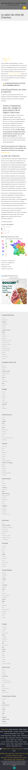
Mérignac (4, 587)
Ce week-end (13, 748)
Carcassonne (5, 645)
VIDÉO (4, 229)
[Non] (26, 765)
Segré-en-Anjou (5, 688)
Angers (3, 672)
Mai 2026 (14, 755)
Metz (3, 450)
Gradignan (4, 574)
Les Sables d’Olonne (6, 682)
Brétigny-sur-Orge (6, 537)
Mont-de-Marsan (6, 609)
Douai (3, 501)
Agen (3, 607)
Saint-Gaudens (5, 633)
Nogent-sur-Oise (5, 514)
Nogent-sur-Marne (6, 535)
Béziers (3, 631)
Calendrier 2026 (6, 748)
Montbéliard (4, 381)
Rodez (3, 657)
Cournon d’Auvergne (6, 344)
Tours (3, 417)
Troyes (3, 458)
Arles (3, 715)
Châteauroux (5, 429)
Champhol (4, 439)
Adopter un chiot (7, 59)
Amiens (3, 483)
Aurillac (3, 352)
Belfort (3, 369)
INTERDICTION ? (6, 233)
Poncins (4, 328)
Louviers (4, 566)
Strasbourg (4, 446)
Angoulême (4, 597)
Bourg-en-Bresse (6, 342)
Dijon (3, 365)
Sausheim (4, 468)
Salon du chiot (7, 58)
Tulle (3, 615)
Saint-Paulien (5, 356)
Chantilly (4, 512)
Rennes (3, 392)
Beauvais (4, 497)
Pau (3, 583)
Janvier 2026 (11, 753)
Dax (3, 603)
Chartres (6, 61)
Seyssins (4, 338)
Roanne (3, 326)
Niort (3, 591)
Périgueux (4, 611)
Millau (3, 655)
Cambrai (4, 507)
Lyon (3, 317)
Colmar (3, 456)
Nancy (3, 454)
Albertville (4, 354)
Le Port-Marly (5, 539)
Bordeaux (4, 572)
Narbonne (4, 641)
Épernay (4, 466)
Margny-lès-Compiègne (7, 527)
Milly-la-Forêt (5, 529)
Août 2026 (10, 757)
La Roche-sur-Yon (6, 680)
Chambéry (4, 336)
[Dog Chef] (14, 291)
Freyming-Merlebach (6, 472)
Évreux (3, 552)
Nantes (3, 670)
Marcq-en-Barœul (6, 495)
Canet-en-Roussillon (6, 663)
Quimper (4, 396)
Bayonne (4, 593)
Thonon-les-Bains (6, 350)
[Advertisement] (14, 35)
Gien (3, 435)
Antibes (3, 711)
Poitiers (3, 581)
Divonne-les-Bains (6, 348)
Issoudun (4, 433)
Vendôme (4, 431)
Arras (3, 503)
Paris (3, 523)
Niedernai (4, 470)
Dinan (3, 406)
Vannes (3, 400)
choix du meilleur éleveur (14, 73)
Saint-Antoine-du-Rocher (7, 437)
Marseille (4, 699)
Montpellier (4, 629)
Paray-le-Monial (5, 373)
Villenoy (3, 533)
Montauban (4, 639)
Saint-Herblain (5, 692)
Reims (3, 448)
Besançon (4, 367)
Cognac (3, 613)
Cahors (3, 659)
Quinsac (4, 577)
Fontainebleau (5, 531)
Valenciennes (5, 499)
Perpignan (4, 637)
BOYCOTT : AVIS (6, 231)
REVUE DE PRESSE (7, 227)
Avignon (4, 707)
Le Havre (4, 546)
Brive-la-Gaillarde (6, 595)
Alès (3, 653)
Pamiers (4, 661)
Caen (3, 550)
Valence (3, 334)
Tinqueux (4, 475)
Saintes (3, 617)
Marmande (4, 605)
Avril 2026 (8, 755)
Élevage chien (4, 729)
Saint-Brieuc (4, 402)
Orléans (3, 419)
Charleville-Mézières (6, 460)
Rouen (3, 548)
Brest (3, 394)
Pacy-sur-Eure (5, 562)
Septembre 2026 (18, 757)
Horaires (20, 748)
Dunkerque (4, 489)
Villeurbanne (4, 324)
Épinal (3, 464)
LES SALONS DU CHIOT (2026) (13, 3)
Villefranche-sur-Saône (7, 340)
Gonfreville (4, 558)
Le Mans (4, 674)
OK (14, 768)
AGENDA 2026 (3, 753)
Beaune (3, 385)
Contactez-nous (5, 152)
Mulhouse (4, 452)
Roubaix (4, 485)
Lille (3, 481)
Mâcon (3, 379)
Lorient (3, 398)
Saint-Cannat (5, 723)
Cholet (3, 678)
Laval (3, 684)
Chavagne (4, 408)
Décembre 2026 (20, 759)
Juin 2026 (20, 755)
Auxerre (3, 375)
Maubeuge (4, 509)
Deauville (4, 564)
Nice (3, 701)
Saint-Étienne (5, 319)
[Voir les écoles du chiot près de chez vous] (14, 248)
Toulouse (4, 627)
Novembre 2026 (11, 759)
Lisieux (3, 560)
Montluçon (4, 346)
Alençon (4, 556)
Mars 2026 (25, 753)
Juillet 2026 (4, 757)
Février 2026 (18, 753)
